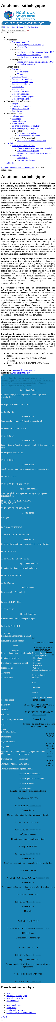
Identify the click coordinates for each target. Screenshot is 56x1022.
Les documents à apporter (28, 150)
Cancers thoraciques (20, 91)
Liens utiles (17, 155)
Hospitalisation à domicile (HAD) (31, 140)
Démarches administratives (23, 145)
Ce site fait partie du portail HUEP (21, 1012)
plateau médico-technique (24, 370)
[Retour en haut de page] (2, 1020)
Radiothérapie (18, 111)
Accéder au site (39, 714)
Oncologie (16, 69)
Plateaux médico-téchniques (22, 167)
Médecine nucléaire (20, 108)
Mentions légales (14, 1005)
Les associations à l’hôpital (28, 136)
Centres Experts (24, 47)
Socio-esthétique (19, 121)
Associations (22, 158)
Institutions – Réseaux (26, 160)
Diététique (16, 118)
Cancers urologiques (20, 94)
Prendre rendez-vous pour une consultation (35, 148)
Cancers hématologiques (22, 81)
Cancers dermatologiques (23, 96)
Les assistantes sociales (27, 133)
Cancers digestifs (19, 76)
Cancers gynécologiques (22, 79)
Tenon (20, 74)
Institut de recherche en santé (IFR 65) (33, 57)
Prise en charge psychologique (25, 128)
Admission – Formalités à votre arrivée (34, 153)
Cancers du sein (19, 89)
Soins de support (19, 116)
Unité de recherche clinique (29, 54)
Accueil (4, 167)
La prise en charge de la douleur (25, 126)
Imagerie (15, 104)
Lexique (10, 163)
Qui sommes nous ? (20, 42)
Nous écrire (11, 1007)
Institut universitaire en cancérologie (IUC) (35, 52)
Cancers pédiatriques (21, 84)
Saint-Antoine (23, 72)
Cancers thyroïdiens (20, 99)
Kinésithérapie (18, 123)
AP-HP (4, 1017)
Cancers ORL (18, 86)
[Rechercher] (28, 30)
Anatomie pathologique (22, 106)
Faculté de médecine (26, 64)
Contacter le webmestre (17, 1010)
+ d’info (10, 143)
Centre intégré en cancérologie (30, 44)
